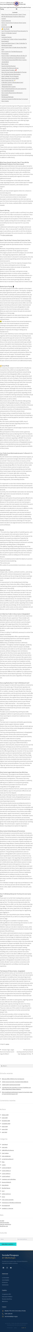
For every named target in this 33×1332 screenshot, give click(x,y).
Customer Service (6, 37)
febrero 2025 (5, 1115)
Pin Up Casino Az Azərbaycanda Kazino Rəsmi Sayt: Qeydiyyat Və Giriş (25, 1052)
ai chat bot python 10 (7, 1159)
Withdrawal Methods (7, 97)
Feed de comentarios (5, 1224)
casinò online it (6, 1176)
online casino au (6, 1194)
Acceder (2, 1220)
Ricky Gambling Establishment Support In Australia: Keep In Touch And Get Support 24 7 (17, 1093)
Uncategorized (6, 1205)
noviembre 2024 (6, 1123)
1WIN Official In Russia (8, 1150)
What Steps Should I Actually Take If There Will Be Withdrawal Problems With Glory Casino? (13, 16)
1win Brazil (5, 1144)
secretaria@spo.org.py (11, 1316)
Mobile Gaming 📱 (6, 27)
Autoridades (5, 1280)
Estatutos (5, 1282)
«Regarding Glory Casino (8, 86)
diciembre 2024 (6, 1120)
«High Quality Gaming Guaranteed (11, 1084)
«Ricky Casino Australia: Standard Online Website (15, 1082)
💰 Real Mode (5, 29)
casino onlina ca (6, 1170)
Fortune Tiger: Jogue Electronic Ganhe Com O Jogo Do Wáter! (7, 1052)
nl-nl (3, 1191)
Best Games (4, 64)
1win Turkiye (5, 1153)
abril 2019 (4, 1132)
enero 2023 (5, 1129)
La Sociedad (5, 1277)
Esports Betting (6, 20)
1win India (4, 1147)
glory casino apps (8, 235)
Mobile (3, 35)
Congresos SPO (6, 1294)
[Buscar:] (16, 1066)
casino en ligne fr (6, 1167)
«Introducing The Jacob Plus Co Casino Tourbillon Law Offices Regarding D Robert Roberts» (16, 1088)
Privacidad (10, 1327)
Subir (23, 1327)
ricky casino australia (7, 1199)
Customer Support (6, 84)
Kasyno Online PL (6, 1182)
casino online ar (6, 1173)
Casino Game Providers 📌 (9, 70)
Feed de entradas (4, 1222)
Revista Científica (7, 1299)
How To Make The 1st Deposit (10, 76)
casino (7, 1044)
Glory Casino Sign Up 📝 (8, 80)
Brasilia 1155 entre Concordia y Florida (15, 1311)
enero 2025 (5, 1118)
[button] (17, 9)
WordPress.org (4, 1226)
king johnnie (5, 1185)
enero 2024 (5, 1126)
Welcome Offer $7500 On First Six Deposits (13, 1079)
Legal (15, 1327)
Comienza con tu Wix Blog (9, 1179)
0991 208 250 (8, 1313)
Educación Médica (7, 1296)
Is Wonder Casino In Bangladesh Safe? (12, 82)
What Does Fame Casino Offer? (10, 78)
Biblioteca (5, 1301)
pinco (3, 1197)
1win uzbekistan (6, 1156)
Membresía (5, 1285)
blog (3, 1162)
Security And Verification (8, 66)
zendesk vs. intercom (7, 1208)
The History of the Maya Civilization (11, 1202)
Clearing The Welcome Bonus (9, 68)
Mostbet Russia (6, 1188)
